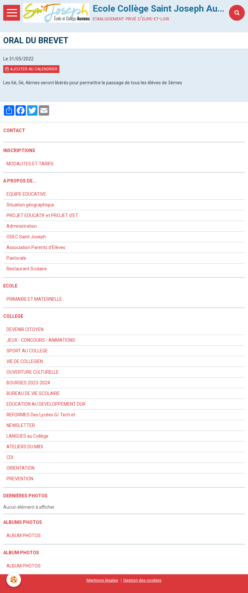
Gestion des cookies (142, 580)
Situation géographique (30, 204)
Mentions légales (102, 580)
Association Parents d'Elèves (35, 247)
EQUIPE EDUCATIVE (26, 194)
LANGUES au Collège (27, 436)
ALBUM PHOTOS (23, 535)
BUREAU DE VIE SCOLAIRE (33, 393)
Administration (21, 226)
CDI (9, 457)
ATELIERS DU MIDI (24, 446)
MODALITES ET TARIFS (30, 163)
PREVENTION (19, 478)
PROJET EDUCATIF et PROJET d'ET (42, 215)
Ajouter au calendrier (33, 69)
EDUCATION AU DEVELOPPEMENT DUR (46, 404)
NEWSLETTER (20, 425)
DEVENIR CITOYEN (25, 329)
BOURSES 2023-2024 (28, 382)
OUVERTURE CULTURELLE (32, 372)
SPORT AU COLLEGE (27, 350)
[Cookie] (13, 579)
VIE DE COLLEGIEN (24, 361)
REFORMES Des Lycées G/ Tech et (40, 414)
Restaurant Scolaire (26, 268)
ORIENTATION (20, 468)
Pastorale (16, 258)
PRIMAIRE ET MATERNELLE (34, 299)
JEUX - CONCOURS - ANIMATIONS (40, 340)
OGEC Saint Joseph (26, 236)
